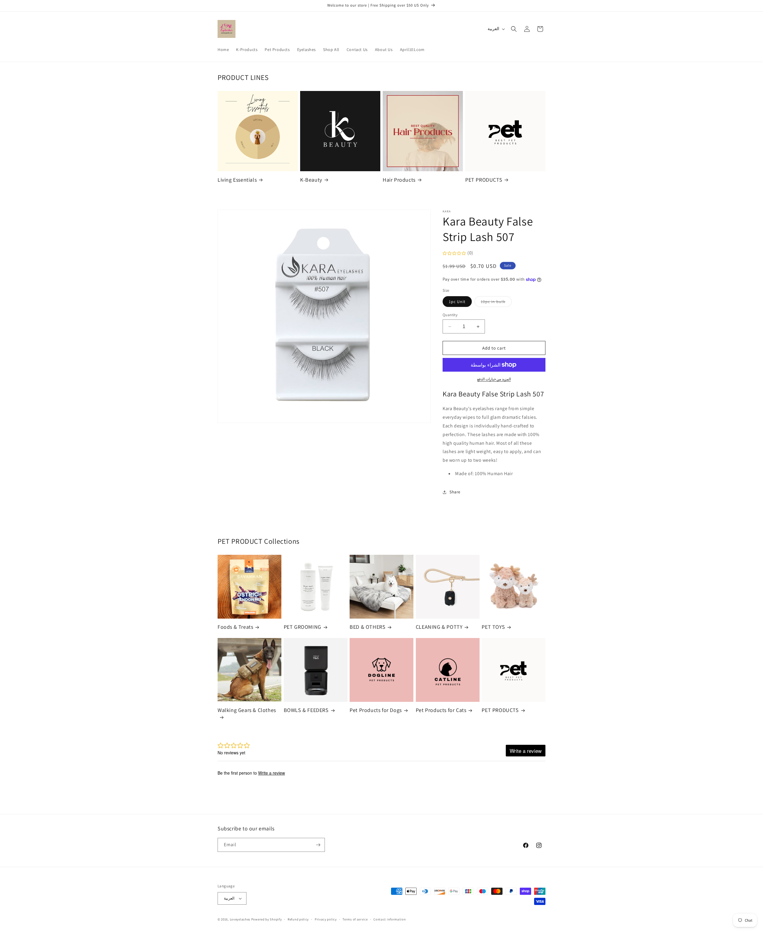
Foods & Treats (235, 626)
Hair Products (399, 179)
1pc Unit (457, 301)
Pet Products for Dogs (376, 710)
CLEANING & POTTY (439, 626)
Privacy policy (326, 919)
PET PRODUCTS (483, 179)
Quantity (450, 314)
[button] (513, 28)
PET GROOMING (302, 626)
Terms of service (354, 919)
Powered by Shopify (266, 919)
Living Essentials (237, 179)
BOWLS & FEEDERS (306, 710)
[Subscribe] (318, 845)
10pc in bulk (496, 303)
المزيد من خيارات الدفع (494, 379)
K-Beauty (311, 179)
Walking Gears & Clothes (247, 710)
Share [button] (454, 492)
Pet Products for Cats (441, 710)
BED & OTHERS (367, 626)
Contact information (389, 919)
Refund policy (298, 919)
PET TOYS (493, 626)
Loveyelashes (240, 919)
